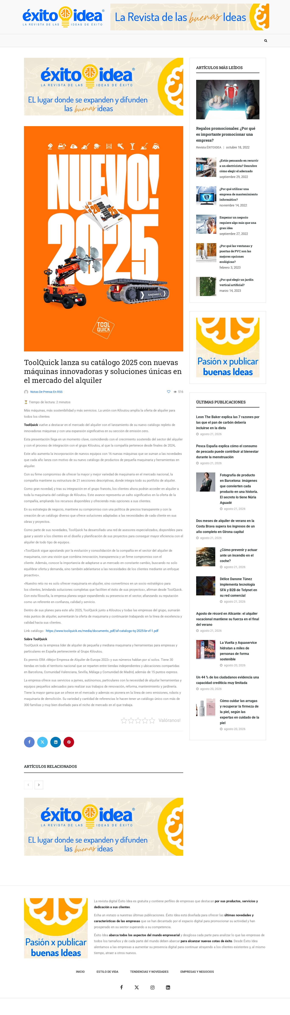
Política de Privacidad (161, 1008)
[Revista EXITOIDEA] (63, 17)
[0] (168, 391)
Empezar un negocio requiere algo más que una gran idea (238, 222)
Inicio (29, 40)
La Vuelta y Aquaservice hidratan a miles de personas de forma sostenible (238, 651)
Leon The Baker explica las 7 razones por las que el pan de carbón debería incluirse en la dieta (227, 422)
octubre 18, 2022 (237, 147)
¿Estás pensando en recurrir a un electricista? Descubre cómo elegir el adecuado (239, 165)
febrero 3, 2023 (230, 267)
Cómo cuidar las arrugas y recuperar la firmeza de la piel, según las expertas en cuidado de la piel (239, 712)
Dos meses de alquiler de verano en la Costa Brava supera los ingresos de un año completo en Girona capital (225, 526)
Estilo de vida (52, 40)
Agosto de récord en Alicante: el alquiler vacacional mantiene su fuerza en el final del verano (227, 619)
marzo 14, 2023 (230, 291)
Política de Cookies (192, 1008)
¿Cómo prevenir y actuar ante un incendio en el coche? (238, 555)
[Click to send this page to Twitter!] (42, 742)
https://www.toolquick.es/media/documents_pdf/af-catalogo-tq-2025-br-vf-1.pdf (102, 631)
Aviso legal (136, 1008)
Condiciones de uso (222, 1008)
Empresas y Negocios (137, 40)
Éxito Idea (119, 1008)
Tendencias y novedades (91, 40)
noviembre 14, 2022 (233, 205)
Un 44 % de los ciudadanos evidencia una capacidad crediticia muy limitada (227, 680)
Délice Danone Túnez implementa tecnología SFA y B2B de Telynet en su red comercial (238, 587)
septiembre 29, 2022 (234, 177)
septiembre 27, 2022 (234, 234)
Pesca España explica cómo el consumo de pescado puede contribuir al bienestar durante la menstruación (227, 451)
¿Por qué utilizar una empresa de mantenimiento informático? (239, 194)
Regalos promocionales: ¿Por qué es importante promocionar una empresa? (225, 134)
